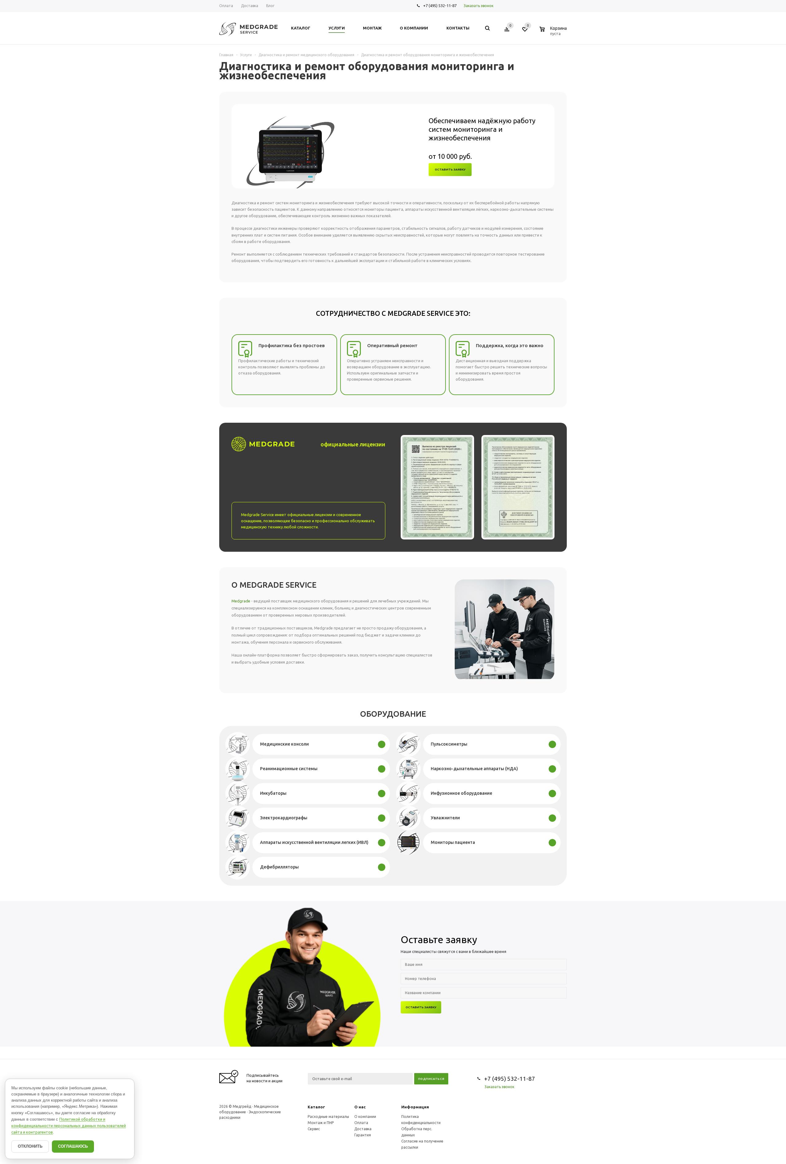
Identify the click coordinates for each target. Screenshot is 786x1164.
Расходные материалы (328, 1117)
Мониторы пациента (453, 842)
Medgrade (241, 601)
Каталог (316, 1107)
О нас (360, 1107)
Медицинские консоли (284, 744)
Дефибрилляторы (279, 866)
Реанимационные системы (288, 768)
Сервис (314, 1129)
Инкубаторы (273, 793)
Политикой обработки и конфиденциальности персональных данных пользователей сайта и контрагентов (68, 1125)
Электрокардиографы (283, 817)
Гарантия (362, 1135)
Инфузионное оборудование (461, 793)
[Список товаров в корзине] (553, 32)
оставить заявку (450, 169)
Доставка (363, 1129)
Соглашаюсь (73, 1146)
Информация (415, 1107)
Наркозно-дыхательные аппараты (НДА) (474, 768)
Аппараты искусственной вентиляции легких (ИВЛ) (314, 842)
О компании (365, 1117)
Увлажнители (445, 817)
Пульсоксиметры (449, 744)
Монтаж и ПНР (321, 1123)
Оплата (361, 1123)
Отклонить (30, 1146)
